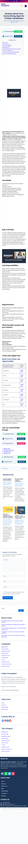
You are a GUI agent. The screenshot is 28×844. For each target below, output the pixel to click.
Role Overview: (5, 44)
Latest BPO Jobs (6, 483)
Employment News (5, 651)
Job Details (5, 42)
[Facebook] (12, 1)
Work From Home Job (7, 520)
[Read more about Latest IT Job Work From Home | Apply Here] (20, 510)
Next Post (24, 468)
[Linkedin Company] (8, 721)
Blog (2, 788)
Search (3, 608)
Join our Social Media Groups (9, 53)
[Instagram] (5, 721)
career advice (6, 523)
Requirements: (6, 47)
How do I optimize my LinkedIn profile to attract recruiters (8, 515)
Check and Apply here (7, 50)
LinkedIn (8, 524)
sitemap (3, 795)
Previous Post (4, 468)
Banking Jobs (4, 647)
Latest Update (4, 707)
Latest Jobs (4, 786)
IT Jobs (3, 659)
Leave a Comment (8, 20)
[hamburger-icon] (21, 6)
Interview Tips (4, 657)
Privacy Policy (4, 709)
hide (15, 40)
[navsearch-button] (26, 6)
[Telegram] (14, 1)
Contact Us (4, 793)
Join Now (18, 31)
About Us (3, 705)
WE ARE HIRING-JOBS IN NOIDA (7, 479)
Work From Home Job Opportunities (10, 52)
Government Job (5, 655)
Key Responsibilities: (7, 45)
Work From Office (5, 666)
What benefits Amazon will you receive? (11, 49)
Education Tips (4, 649)
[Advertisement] (14, 71)
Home (2, 703)
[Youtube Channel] (10, 721)
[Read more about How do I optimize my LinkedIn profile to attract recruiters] (8, 509)
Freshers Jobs (4, 653)
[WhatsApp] (17, 1)
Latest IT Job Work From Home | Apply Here (20, 517)
